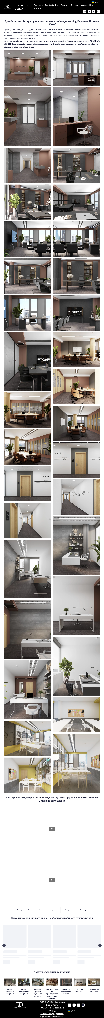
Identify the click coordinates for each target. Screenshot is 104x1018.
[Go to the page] (7, 7)
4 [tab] (53, 967)
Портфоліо (49, 5)
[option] (95, 2)
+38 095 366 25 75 (47, 1008)
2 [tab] (47, 967)
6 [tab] (59, 967)
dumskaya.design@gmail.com (51, 1014)
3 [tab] (50, 967)
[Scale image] (27, 68)
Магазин (84, 5)
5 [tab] (56, 967)
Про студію (38, 5)
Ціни (91, 5)
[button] (84, 11)
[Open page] (10, 982)
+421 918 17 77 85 (46, 1002)
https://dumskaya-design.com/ (52, 1016)
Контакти (37, 8)
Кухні (57, 5)
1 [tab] (44, 967)
